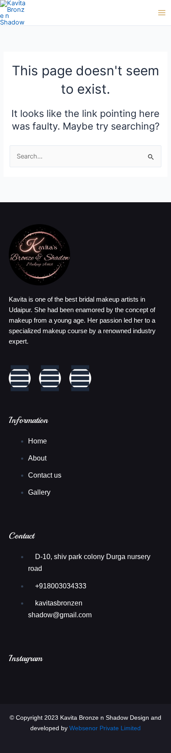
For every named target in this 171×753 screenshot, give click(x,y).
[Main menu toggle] (162, 13)
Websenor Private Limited (105, 728)
